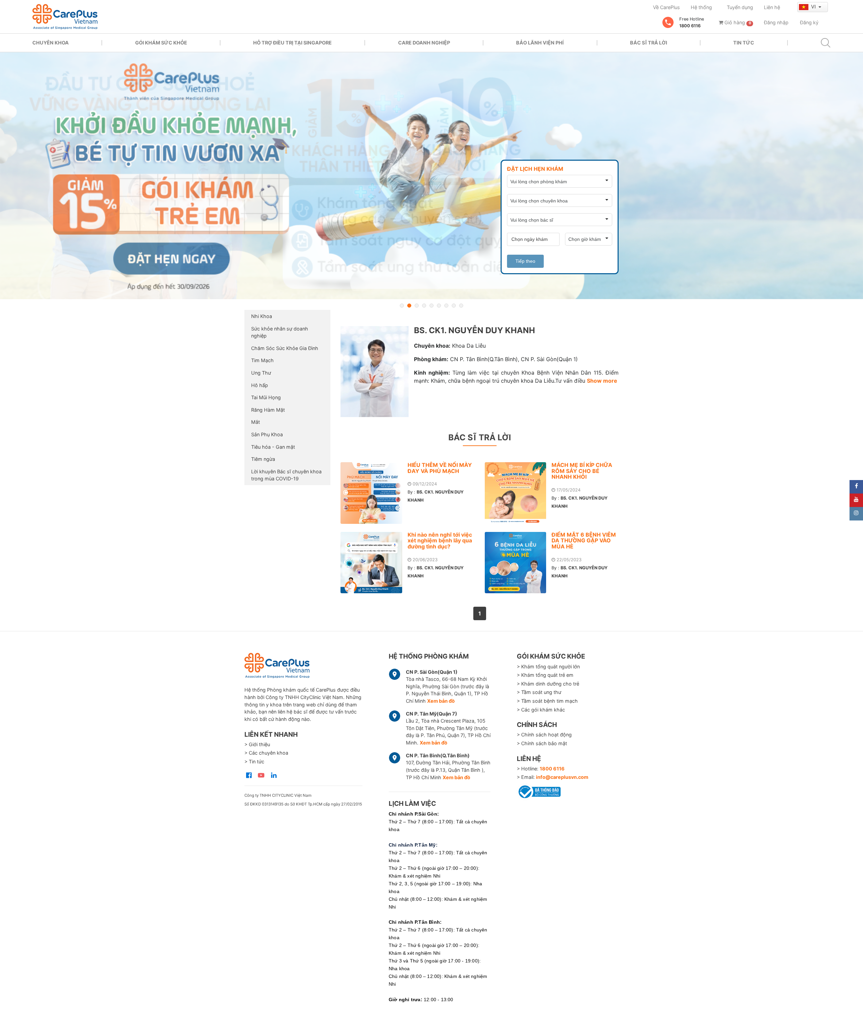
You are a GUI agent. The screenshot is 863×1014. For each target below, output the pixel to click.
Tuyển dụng (740, 7)
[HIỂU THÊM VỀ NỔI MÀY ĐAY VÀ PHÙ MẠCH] (374, 493)
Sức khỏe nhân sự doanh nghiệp (279, 332)
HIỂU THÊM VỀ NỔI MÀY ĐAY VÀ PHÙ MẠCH (440, 468)
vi (814, 6)
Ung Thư (261, 373)
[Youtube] (856, 500)
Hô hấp (259, 385)
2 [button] (409, 306)
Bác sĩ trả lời (648, 42)
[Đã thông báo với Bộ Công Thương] (539, 790)
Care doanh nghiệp (424, 42)
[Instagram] (856, 513)
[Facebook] (856, 487)
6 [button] (439, 306)
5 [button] (431, 306)
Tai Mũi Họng (266, 397)
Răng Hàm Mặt (268, 410)
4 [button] (424, 306)
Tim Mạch (262, 360)
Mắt (255, 422)
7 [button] (446, 306)
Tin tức (743, 42)
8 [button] (454, 306)
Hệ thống (701, 7)
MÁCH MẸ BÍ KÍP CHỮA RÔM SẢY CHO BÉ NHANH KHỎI (582, 471)
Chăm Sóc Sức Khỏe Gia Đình (284, 348)
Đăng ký (809, 22)
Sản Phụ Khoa (267, 434)
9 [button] (461, 306)
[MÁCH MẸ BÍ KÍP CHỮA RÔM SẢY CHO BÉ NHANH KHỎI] (518, 493)
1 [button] (402, 306)
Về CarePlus (666, 7)
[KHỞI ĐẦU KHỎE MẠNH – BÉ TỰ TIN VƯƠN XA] (431, 175)
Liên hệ (772, 7)
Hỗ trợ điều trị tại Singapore (292, 42)
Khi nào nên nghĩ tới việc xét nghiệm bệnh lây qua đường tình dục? (440, 540)
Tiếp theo (525, 261)
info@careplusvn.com (562, 777)
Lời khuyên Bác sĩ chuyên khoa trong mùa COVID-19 (286, 475)
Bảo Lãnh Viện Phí (540, 42)
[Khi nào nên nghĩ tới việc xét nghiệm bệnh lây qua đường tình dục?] (374, 563)
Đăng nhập (776, 22)
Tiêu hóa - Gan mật (273, 447)
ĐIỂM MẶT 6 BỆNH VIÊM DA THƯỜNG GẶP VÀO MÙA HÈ (584, 540)
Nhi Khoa (261, 316)
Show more (602, 380)
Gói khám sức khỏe (161, 42)
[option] (431, 175)
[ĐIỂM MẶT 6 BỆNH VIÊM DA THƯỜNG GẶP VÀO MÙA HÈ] (518, 563)
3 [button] (417, 306)
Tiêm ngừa (263, 459)
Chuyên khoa (50, 42)
